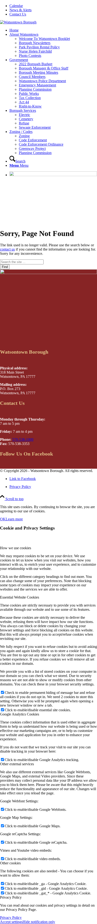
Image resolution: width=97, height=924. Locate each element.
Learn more (14, 519)
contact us (7, 249)
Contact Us (17, 14)
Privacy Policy (11, 918)
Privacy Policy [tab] (11, 897)
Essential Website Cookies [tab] (19, 597)
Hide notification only (39, 922)
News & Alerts (20, 10)
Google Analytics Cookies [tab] (19, 714)
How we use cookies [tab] (15, 548)
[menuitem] (53, 6)
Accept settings (11, 922)
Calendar (16, 6)
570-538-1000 (22, 439)
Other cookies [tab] (10, 863)
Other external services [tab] (17, 764)
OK (3, 519)
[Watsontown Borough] (18, 22)
